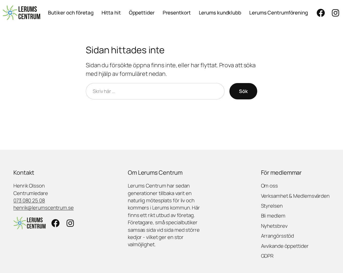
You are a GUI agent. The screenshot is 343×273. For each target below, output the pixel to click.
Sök (243, 91)
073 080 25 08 (29, 200)
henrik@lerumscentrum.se (43, 207)
